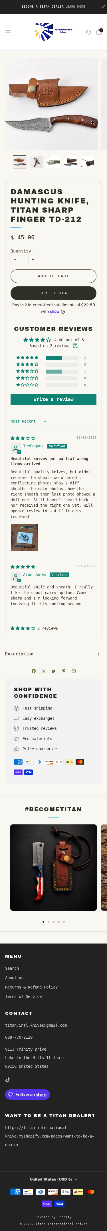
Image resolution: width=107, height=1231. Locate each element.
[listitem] (53, 7)
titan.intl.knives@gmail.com (36, 1025)
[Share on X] (44, 671)
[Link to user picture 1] (24, 537)
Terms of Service (23, 996)
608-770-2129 (19, 1037)
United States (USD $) (51, 1179)
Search (12, 968)
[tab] (43, 922)
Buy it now (53, 293)
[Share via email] (73, 671)
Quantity (21, 251)
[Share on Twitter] (53, 671)
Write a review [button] (54, 399)
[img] (23, 438)
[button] (27, 358)
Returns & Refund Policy (31, 987)
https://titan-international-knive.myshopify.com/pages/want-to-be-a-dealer (49, 1136)
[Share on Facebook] (34, 671)
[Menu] (8, 32)
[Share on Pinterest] (63, 671)
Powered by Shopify (54, 1217)
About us (14, 977)
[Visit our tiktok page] (7, 1080)
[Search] (89, 32)
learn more (75, 7)
